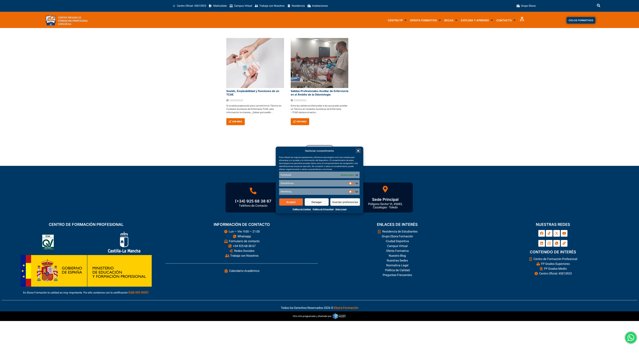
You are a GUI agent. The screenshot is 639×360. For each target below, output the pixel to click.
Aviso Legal (340, 209)
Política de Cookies (302, 209)
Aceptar (291, 202)
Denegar (317, 202)
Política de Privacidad (323, 209)
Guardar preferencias (345, 202)
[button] (358, 150)
